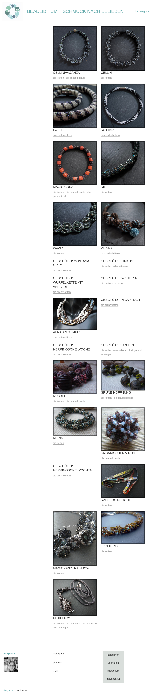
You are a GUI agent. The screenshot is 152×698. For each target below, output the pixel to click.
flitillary (61, 618)
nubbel (59, 396)
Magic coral (64, 187)
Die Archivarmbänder (112, 283)
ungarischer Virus (118, 453)
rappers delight (116, 500)
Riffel (106, 187)
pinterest (57, 662)
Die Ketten (58, 77)
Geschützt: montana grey (71, 263)
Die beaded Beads (75, 77)
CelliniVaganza (66, 72)
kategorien (113, 654)
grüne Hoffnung (116, 392)
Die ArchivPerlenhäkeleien (115, 266)
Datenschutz (113, 678)
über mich (113, 662)
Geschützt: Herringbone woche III (73, 347)
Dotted (107, 130)
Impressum (113, 670)
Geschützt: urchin (117, 345)
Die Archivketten (62, 270)
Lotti (57, 130)
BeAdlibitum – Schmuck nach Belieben (75, 11)
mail (55, 671)
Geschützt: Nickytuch (120, 300)
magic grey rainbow (71, 568)
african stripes (67, 332)
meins (58, 438)
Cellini (107, 72)
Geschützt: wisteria (119, 278)
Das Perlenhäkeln (62, 135)
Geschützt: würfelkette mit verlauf (68, 282)
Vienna (107, 248)
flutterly (109, 546)
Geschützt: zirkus (117, 261)
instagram (58, 653)
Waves (58, 248)
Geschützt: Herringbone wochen (72, 468)
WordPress (21, 690)
